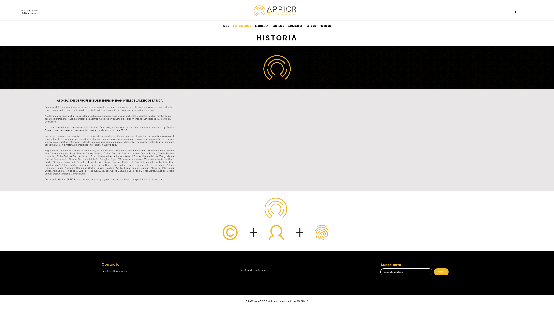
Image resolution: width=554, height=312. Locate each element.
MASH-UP (302, 301)
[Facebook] (515, 11)
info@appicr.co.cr (29, 13)
